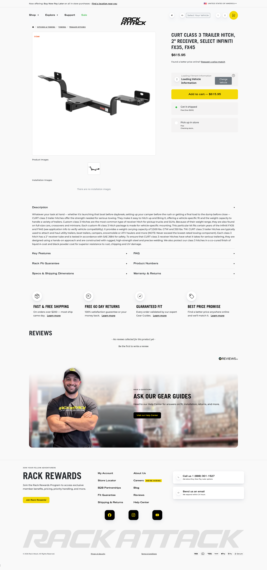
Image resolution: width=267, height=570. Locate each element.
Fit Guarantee (107, 495)
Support (69, 15)
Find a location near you (104, 3)
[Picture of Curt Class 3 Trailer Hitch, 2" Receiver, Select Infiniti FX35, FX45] (94, 93)
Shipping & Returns (110, 502)
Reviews (139, 495)
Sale (84, 15)
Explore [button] (50, 15)
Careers (139, 481)
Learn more (54, 315)
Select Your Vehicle (198, 15)
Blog (136, 488)
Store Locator (107, 481)
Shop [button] (33, 15)
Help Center (141, 502)
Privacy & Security (98, 554)
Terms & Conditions (149, 554)
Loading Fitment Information (196, 75)
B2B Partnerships (109, 488)
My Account (105, 473)
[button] (133, 346)
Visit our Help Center (147, 415)
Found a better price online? (198, 62)
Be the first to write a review (133, 346)
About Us (140, 473)
